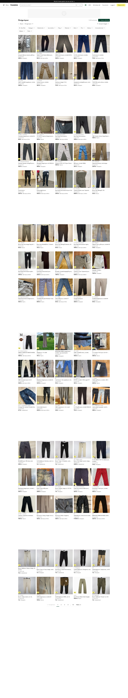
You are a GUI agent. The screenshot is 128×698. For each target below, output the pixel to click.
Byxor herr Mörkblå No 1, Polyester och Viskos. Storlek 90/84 (45, 244)
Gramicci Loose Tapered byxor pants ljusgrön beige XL (81, 271)
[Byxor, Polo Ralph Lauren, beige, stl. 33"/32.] (82, 449)
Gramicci (60, 161)
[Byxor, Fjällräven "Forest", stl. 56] (101, 585)
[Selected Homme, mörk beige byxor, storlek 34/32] (101, 152)
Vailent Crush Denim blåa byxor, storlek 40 (44, 55)
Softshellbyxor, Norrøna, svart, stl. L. (45, 461)
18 (73, 604)
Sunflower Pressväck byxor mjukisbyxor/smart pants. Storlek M (45, 271)
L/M (93, 188)
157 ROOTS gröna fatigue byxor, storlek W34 (45, 136)
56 (37, 351)
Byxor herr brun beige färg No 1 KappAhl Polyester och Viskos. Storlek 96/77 (26, 244)
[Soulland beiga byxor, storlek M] (101, 287)
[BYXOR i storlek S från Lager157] (82, 368)
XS (37, 53)
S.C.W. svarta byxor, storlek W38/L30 (80, 55)
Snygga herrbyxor (78, 298)
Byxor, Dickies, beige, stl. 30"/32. (63, 488)
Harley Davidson (23, 351)
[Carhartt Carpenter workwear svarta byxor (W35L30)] (27, 504)
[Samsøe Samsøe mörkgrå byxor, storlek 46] (27, 152)
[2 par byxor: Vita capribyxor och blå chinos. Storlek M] (64, 368)
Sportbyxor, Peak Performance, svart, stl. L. (63, 569)
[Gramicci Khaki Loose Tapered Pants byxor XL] (82, 179)
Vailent (40, 53)
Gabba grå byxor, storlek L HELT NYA (100, 380)
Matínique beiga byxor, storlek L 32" (26, 488)
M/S (37, 188)
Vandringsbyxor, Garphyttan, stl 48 (101, 569)
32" (37, 161)
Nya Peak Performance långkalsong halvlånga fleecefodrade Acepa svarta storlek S (81, 136)
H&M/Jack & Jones (99, 405)
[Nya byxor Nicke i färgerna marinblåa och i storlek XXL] (64, 504)
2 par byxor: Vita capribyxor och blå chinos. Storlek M (63, 380)
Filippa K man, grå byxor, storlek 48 (101, 244)
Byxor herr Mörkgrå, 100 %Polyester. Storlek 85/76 (98, 190)
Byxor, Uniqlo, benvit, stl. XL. (25, 596)
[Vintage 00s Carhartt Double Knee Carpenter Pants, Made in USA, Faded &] (27, 395)
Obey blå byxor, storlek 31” (62, 298)
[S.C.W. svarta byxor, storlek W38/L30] (82, 43)
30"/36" (20, 513)
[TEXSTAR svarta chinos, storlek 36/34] (101, 71)
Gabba (95, 378)
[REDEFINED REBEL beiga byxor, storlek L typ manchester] (64, 341)
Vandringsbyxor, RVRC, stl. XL (62, 596)
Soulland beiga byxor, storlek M (100, 298)
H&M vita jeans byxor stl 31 (25, 380)
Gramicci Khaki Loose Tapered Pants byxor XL (81, 190)
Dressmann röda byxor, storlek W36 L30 (99, 488)
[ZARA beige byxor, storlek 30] (45, 585)
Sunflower (41, 269)
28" (93, 513)
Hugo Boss (78, 297)
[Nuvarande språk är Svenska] (85, 5)
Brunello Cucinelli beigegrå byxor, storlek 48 (63, 271)
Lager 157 (41, 134)
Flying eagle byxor (41, 190)
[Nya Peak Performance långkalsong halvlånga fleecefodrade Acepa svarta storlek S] (82, 125)
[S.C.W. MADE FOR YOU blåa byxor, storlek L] (101, 449)
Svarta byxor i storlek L (98, 55)
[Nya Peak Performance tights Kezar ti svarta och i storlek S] (82, 233)
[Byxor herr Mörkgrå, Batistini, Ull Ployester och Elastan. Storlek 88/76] (64, 233)
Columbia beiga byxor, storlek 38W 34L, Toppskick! (26, 136)
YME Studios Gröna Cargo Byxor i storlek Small (100, 136)
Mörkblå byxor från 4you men (25, 461)
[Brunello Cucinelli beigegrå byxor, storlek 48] (64, 260)
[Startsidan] (14, 5)
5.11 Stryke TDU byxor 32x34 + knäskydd (100, 352)
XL (74, 188)
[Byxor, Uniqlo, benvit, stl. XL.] (27, 585)
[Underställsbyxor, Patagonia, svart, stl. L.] (82, 558)
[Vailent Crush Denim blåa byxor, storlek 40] (45, 43)
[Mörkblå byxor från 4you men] (27, 449)
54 (74, 297)
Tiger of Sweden (61, 459)
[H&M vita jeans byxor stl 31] (27, 368)
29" (93, 405)
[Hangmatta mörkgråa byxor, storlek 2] (82, 71)
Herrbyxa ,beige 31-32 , (61, 82)
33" (19, 80)
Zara (59, 53)
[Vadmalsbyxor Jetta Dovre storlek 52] (82, 504)
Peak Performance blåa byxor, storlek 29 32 (81, 488)
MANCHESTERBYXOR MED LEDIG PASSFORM (100, 515)
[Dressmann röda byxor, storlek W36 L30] (101, 477)
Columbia (25, 134)
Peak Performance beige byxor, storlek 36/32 (26, 298)
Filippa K (96, 242)
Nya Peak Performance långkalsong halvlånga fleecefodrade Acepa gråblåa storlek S (62, 136)
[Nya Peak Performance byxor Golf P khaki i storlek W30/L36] (64, 179)
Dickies (59, 486)
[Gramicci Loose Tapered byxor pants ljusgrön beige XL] (82, 260)
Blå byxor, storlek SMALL (80, 163)
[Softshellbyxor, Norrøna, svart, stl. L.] (45, 449)
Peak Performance (61, 134)
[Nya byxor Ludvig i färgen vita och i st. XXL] (45, 504)
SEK (90, 5)
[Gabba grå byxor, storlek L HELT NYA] (101, 368)
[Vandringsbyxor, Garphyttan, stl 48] (101, 558)
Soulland (96, 297)
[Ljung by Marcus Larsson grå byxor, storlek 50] (27, 43)
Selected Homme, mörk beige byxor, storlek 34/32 (99, 163)
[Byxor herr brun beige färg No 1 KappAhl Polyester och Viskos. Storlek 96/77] (27, 233)
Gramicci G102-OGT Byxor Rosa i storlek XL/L (63, 163)
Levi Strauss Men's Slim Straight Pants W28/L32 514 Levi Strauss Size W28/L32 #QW (82, 597)
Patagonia (77, 567)
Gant (22, 80)
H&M (22, 378)
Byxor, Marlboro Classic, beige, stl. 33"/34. (26, 569)
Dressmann (96, 486)
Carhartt (40, 80)
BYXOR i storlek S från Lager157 (82, 380)
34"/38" (20, 134)
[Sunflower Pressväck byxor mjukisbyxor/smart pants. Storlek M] (45, 260)
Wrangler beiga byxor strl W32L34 (45, 163)
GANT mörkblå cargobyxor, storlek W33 (26, 82)
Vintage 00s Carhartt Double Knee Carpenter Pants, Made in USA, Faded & (26, 407)
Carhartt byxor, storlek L (43, 82)
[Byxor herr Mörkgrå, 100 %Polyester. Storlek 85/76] (101, 179)
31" (56, 80)
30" (56, 188)
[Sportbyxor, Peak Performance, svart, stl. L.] (64, 558)
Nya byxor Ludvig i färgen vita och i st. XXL (45, 515)
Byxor (21, 23)
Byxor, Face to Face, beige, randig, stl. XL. (45, 569)
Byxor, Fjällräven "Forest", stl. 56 (100, 596)
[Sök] (76, 5)
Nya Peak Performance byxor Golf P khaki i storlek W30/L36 (63, 190)
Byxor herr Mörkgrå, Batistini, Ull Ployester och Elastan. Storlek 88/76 (63, 244)
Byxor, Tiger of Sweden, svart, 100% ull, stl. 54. (63, 461)
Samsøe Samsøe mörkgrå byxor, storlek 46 (26, 163)
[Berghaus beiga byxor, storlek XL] (45, 368)
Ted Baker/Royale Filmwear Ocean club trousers (45, 298)
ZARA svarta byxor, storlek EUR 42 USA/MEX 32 (63, 55)
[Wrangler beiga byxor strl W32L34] (45, 152)
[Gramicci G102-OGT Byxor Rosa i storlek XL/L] (64, 152)
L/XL (56, 53)
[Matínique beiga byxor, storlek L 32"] (27, 477)
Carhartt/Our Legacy (26, 405)
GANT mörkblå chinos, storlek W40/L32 (81, 352)
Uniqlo (21, 595)
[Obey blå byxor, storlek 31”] (64, 287)
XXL (37, 513)
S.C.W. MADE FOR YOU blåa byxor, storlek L (100, 460)
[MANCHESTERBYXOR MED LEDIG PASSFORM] (101, 504)
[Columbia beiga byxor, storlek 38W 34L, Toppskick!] (27, 125)
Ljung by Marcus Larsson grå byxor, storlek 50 (27, 55)
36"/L (19, 405)
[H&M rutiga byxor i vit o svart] (64, 395)
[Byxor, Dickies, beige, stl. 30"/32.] (64, 477)
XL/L (56, 161)
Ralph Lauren (79, 459)
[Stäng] (126, 1)
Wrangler (41, 161)
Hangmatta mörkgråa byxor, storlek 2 (82, 82)
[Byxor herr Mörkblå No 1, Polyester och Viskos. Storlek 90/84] (45, 233)
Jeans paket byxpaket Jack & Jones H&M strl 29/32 (99, 407)
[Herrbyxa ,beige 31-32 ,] (64, 71)
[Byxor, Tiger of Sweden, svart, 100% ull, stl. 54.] (64, 449)
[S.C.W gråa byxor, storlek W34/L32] (82, 395)
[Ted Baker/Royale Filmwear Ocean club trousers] (45, 287)
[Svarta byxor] (27, 179)
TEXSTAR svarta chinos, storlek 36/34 (100, 82)
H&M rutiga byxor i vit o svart (62, 407)
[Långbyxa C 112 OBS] (45, 341)
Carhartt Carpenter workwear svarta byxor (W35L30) (25, 515)
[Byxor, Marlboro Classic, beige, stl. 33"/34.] (27, 558)
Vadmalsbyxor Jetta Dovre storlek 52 (82, 515)
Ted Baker (41, 297)
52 (18, 188)
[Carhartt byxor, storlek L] (45, 71)
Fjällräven (97, 595)
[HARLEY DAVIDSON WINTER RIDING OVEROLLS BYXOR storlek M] (27, 341)
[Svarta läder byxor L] (45, 395)
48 (92, 242)
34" (37, 134)
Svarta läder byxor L (42, 407)
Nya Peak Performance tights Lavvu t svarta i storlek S (25, 271)
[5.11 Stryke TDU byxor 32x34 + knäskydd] (101, 341)
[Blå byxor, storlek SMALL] (82, 152)
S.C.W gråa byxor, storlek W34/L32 (82, 407)
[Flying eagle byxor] (45, 179)
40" (74, 351)
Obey (59, 297)
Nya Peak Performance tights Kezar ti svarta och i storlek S (81, 244)
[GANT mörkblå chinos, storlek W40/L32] (82, 341)
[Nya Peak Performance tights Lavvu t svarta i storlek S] (27, 260)
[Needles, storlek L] (101, 260)
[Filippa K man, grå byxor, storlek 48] (101, 233)
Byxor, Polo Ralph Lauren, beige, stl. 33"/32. (82, 461)
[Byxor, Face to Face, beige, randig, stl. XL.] (45, 558)
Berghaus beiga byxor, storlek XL (45, 380)
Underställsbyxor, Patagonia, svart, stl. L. (82, 569)
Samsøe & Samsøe (25, 161)
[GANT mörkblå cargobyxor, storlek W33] (27, 71)
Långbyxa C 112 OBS (42, 352)
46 (18, 161)
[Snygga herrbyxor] (82, 287)
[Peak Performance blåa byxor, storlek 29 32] (82, 477)
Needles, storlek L (96, 270)
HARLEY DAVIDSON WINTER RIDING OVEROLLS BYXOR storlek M (26, 352)
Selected (97, 161)
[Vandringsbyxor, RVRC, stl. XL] (64, 585)
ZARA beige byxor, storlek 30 (44, 596)
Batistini (96, 188)
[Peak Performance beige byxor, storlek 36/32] (27, 287)
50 (18, 53)
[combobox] (49, 5)
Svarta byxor (21, 190)
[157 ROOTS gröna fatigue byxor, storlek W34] (45, 125)
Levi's (75, 595)
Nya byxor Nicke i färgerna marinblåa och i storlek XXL (62, 515)
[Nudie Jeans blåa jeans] (45, 477)
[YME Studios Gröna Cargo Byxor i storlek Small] (101, 125)
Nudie (40, 486)
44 (55, 405)
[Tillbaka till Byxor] (19, 24)
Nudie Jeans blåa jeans (42, 488)
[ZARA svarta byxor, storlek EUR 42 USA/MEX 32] (64, 43)
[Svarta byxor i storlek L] (101, 43)
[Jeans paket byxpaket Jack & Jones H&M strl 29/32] (101, 395)
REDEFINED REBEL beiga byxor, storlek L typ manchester (63, 352)
